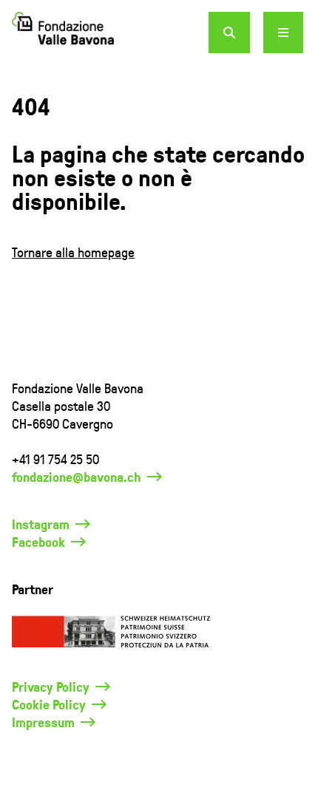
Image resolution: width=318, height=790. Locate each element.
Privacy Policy (50, 686)
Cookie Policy (49, 704)
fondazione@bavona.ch (76, 477)
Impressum (43, 722)
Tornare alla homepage (73, 251)
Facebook (38, 542)
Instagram (41, 524)
